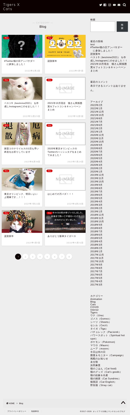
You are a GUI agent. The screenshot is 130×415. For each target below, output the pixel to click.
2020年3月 (96, 165)
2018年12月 (97, 214)
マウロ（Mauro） (100, 345)
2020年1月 (96, 171)
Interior (94, 309)
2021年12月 (97, 111)
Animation (96, 299)
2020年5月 (96, 158)
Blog (93, 301)
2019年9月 (96, 185)
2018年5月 (96, 238)
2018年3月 (96, 244)
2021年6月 (96, 125)
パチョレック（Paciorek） (105, 332)
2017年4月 (96, 281)
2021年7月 (96, 121)
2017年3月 (96, 284)
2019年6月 (96, 194)
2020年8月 (96, 148)
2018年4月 (96, 241)
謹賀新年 (95, 54)
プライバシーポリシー (16, 411)
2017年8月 (96, 268)
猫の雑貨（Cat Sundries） (105, 378)
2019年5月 (96, 198)
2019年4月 (96, 201)
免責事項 (35, 411)
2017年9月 (96, 264)
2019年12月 (97, 175)
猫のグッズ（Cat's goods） (106, 372)
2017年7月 (96, 271)
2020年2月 (96, 168)
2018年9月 (96, 224)
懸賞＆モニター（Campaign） (107, 355)
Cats (93, 304)
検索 (92, 19)
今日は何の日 (98, 352)
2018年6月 (96, 234)
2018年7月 (96, 231)
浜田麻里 (95, 365)
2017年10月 (97, 261)
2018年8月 (96, 228)
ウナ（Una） (97, 315)
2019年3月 (96, 204)
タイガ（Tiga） (99, 328)
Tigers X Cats (11, 6)
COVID (94, 307)
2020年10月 (97, 141)
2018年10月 (97, 221)
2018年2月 (96, 248)
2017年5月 (96, 278)
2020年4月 (96, 161)
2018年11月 (97, 218)
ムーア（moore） (100, 348)
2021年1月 (96, 131)
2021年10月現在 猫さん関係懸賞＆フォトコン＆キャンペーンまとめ (108, 67)
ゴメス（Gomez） (101, 318)
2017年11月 (97, 258)
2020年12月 (97, 135)
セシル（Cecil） (99, 325)
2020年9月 (96, 145)
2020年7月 (96, 151)
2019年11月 (97, 178)
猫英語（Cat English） (103, 381)
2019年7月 (96, 191)
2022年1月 (96, 108)
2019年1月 (96, 211)
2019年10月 (97, 181)
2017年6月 (96, 274)
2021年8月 (96, 118)
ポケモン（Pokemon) (102, 342)
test (92, 44)
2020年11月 (97, 138)
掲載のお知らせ (99, 358)
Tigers (94, 312)
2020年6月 (96, 155)
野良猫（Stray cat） (102, 385)
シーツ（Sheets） (100, 322)
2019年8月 (96, 188)
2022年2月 (96, 105)
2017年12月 (97, 254)
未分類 (94, 362)
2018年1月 (96, 251)
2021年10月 (97, 115)
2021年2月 (96, 128)
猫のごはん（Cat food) (103, 368)
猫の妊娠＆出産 (99, 375)
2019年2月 (96, 208)
